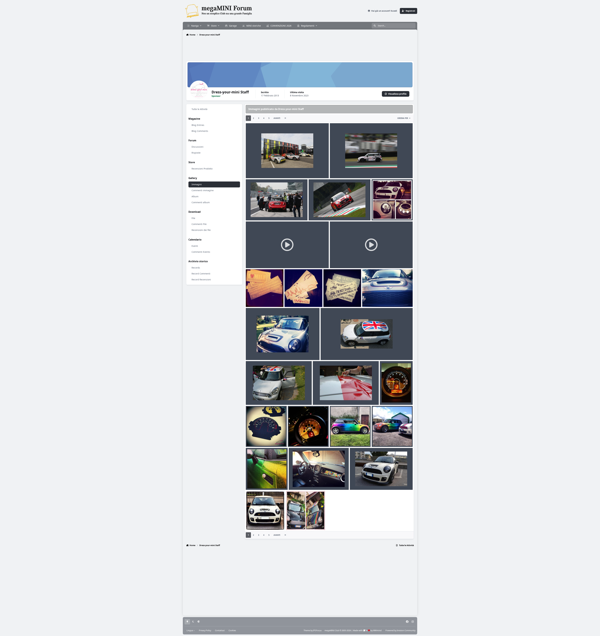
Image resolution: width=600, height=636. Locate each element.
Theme (307, 630)
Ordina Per (402, 118)
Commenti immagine (203, 190)
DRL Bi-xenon (381, 212)
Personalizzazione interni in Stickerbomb (313, 482)
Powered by (400, 630)
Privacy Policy (205, 630)
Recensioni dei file (201, 230)
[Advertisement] (300, 49)
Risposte (196, 152)
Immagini (197, 184)
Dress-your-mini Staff (260, 174)
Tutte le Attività (199, 109)
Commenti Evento (201, 251)
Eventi (195, 245)
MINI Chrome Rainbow (260, 482)
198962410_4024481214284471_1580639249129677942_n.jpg (279, 170)
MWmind (377, 630)
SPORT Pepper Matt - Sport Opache (371, 482)
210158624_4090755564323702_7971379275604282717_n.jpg (363, 170)
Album (195, 196)
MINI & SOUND (295, 296)
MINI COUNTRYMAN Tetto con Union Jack (345, 352)
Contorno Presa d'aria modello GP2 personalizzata (275, 352)
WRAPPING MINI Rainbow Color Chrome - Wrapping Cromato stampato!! (349, 439)
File (193, 218)
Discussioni (197, 146)
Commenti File (199, 224)
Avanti (277, 118)
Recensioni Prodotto (202, 168)
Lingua (190, 630)
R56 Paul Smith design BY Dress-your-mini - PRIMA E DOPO (302, 519)
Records (196, 267)
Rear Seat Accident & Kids (262, 299)
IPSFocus (317, 630)
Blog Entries (198, 125)
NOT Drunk (332, 296)
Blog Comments (200, 130)
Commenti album (201, 202)
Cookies (232, 630)
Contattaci (220, 630)
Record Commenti (201, 273)
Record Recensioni (201, 279)
